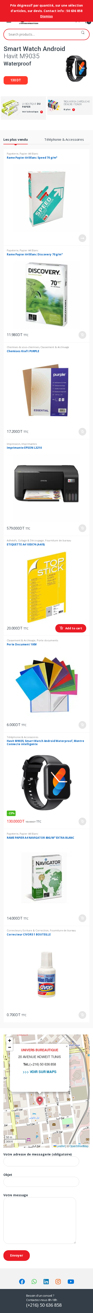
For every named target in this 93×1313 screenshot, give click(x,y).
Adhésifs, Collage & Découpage (25, 540)
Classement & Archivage (54, 347)
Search (82, 34)
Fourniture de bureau (58, 540)
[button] (39, 1101)
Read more (82, 238)
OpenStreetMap (79, 1146)
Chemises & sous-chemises (23, 347)
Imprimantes (29, 444)
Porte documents (47, 640)
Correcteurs (14, 930)
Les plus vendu (15, 139)
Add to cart (82, 335)
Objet (7, 1175)
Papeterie (13, 153)
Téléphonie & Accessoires (64, 139)
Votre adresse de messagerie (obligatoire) (37, 1154)
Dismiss (46, 16)
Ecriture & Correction (36, 930)
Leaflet (60, 1146)
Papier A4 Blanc (29, 153)
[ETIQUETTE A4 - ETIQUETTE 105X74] (46, 587)
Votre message (15, 1195)
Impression (13, 444)
